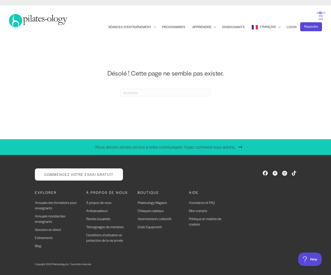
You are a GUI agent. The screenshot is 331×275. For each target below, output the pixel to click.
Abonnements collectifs (155, 218)
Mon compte (198, 210)
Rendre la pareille (98, 218)
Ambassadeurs (97, 210)
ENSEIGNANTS (233, 27)
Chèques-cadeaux (151, 210)
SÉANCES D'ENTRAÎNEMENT (129, 27)
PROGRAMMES (173, 27)
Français (268, 27)
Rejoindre (311, 26)
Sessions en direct (48, 229)
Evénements (44, 237)
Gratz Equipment (150, 226)
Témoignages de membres (105, 226)
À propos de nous (98, 202)
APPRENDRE (201, 27)
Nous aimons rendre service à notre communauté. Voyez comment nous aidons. (165, 147)
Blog (38, 245)
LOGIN (292, 27)
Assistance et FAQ (202, 202)
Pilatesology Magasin (152, 202)
